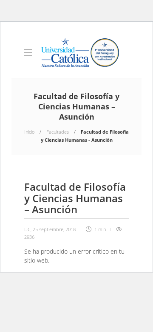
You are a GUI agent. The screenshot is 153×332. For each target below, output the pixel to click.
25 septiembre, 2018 (54, 229)
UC (27, 229)
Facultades (57, 132)
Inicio (29, 132)
